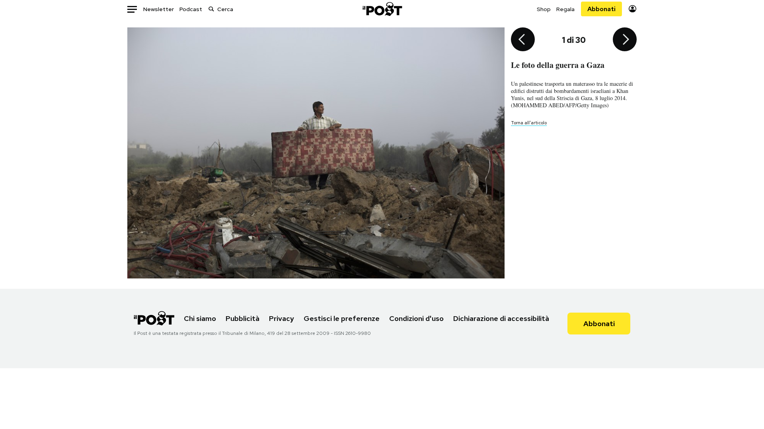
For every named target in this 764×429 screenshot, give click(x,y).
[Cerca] (211, 9)
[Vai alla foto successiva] (625, 40)
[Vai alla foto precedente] (523, 40)
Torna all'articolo (529, 123)
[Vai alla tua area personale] (632, 9)
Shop (544, 9)
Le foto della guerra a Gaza (557, 65)
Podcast (190, 9)
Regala (565, 9)
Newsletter (158, 9)
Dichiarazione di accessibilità (501, 318)
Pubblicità (242, 318)
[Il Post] (382, 9)
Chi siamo (200, 318)
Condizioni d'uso (416, 318)
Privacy (281, 318)
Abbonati (601, 9)
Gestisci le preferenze (342, 318)
